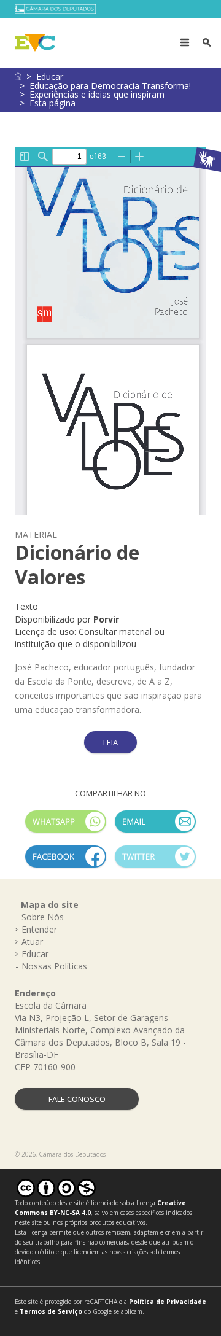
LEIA (110, 742)
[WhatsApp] (65, 826)
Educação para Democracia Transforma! (110, 85)
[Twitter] (155, 861)
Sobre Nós (42, 917)
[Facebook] (65, 861)
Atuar (32, 941)
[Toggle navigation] (185, 43)
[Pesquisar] (207, 43)
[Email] (155, 826)
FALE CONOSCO (77, 1099)
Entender (39, 929)
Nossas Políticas (54, 966)
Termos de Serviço (51, 1311)
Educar (49, 76)
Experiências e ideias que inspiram (97, 94)
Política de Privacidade (167, 1301)
